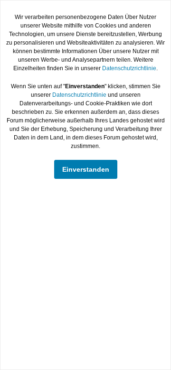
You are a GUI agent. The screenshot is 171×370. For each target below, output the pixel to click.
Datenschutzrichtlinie (129, 68)
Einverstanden (85, 169)
